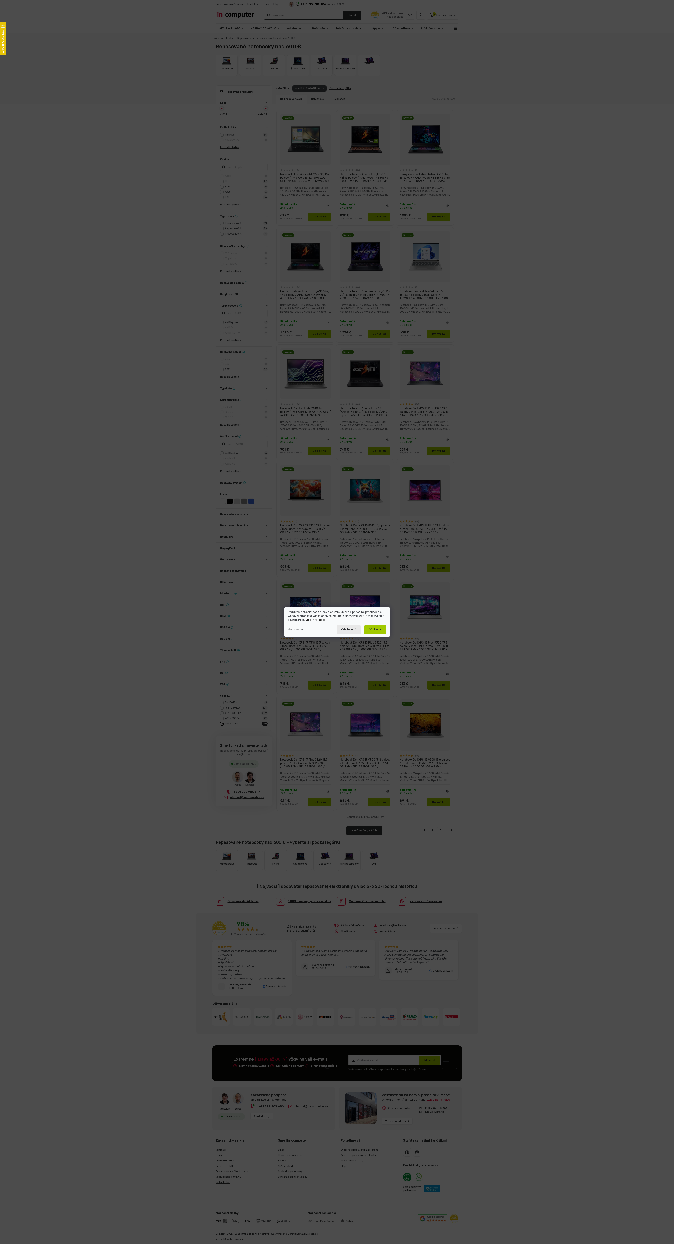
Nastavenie (295, 629)
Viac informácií (315, 619)
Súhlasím (375, 629)
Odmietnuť (348, 629)
